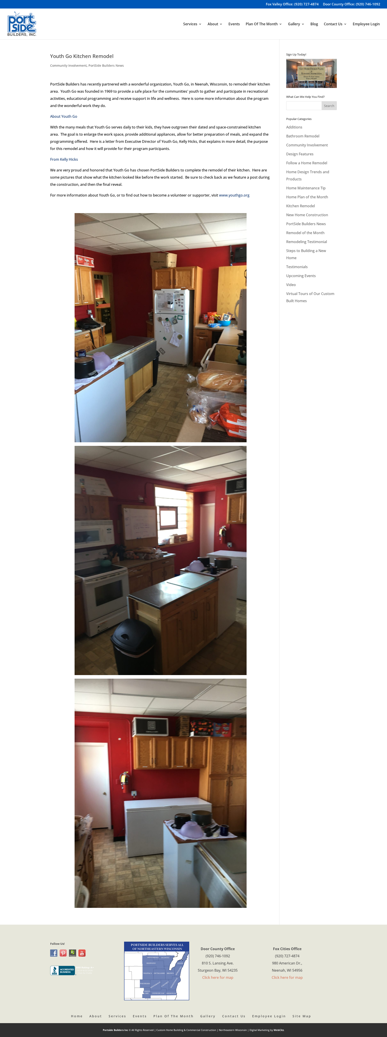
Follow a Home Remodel (306, 162)
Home (77, 1016)
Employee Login (366, 24)
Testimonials (297, 266)
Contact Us (234, 1016)
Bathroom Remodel (302, 136)
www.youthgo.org (234, 195)
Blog (314, 24)
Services (117, 1016)
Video (291, 284)
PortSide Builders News (106, 65)
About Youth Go (63, 116)
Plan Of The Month (173, 1016)
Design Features (300, 154)
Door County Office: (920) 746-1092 (351, 4)
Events (234, 24)
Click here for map (217, 977)
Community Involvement (68, 65)
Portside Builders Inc (116, 1030)
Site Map (301, 1016)
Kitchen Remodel (300, 205)
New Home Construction (307, 214)
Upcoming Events (301, 275)
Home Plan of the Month (307, 197)
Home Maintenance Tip (306, 188)
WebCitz (279, 1030)
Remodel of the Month (305, 232)
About (95, 1016)
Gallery (208, 1016)
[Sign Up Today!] (311, 73)
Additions (294, 127)
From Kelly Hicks (64, 159)
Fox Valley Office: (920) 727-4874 (292, 4)
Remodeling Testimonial (306, 241)
